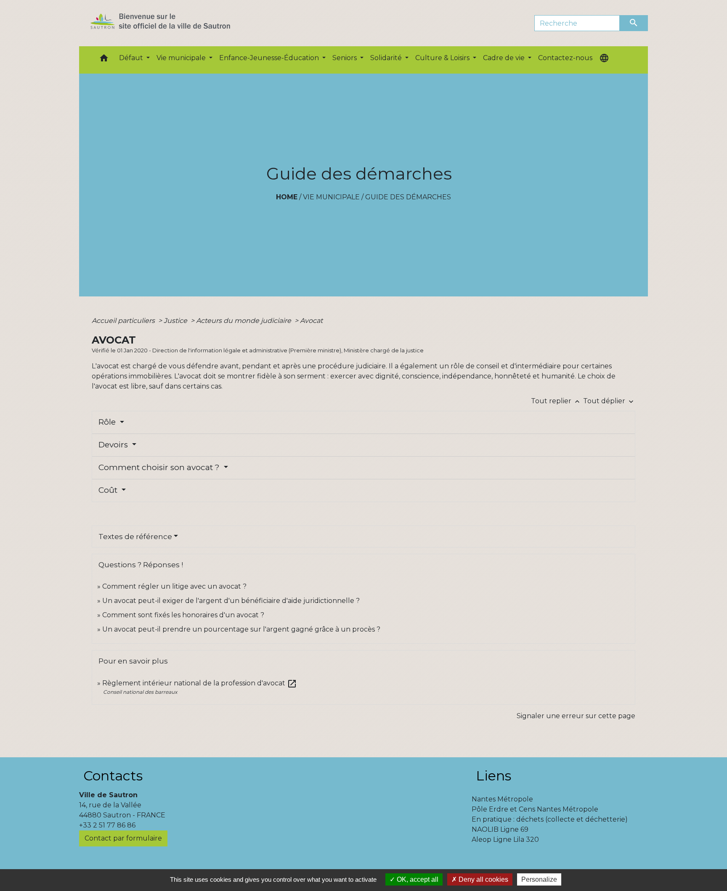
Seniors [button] (345, 58)
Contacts (113, 775)
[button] (104, 60)
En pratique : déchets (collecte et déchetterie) (550, 819)
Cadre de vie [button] (504, 58)
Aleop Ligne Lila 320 (505, 839)
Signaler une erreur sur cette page (576, 716)
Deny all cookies (482, 879)
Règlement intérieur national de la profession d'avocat (199, 683)
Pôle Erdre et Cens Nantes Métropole (535, 809)
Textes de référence (135, 536)
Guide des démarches (408, 197)
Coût (108, 490)
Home (286, 197)
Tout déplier (609, 401)
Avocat (311, 321)
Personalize (539, 879)
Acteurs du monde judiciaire (244, 321)
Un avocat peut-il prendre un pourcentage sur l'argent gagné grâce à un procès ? (241, 629)
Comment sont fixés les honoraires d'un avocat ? (183, 615)
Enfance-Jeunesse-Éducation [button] (270, 58)
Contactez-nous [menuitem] (565, 58)
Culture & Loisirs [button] (443, 58)
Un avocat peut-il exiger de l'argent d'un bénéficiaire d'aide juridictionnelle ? (231, 601)
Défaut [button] (132, 58)
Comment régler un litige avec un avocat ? (174, 586)
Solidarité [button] (386, 58)
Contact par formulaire (123, 838)
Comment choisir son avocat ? (160, 467)
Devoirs (114, 444)
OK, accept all (416, 879)
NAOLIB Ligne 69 (500, 829)
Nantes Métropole (502, 799)
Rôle (108, 422)
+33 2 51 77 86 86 (107, 825)
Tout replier (556, 401)
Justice (176, 321)
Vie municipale (331, 197)
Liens (493, 775)
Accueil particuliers (124, 321)
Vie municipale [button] (182, 58)
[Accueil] (175, 23)
